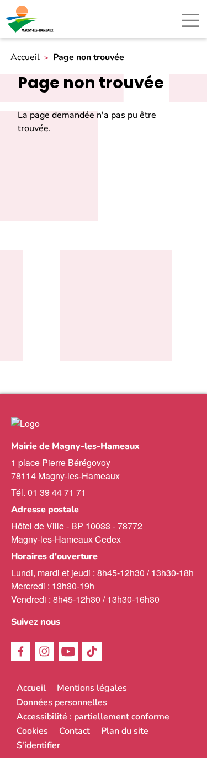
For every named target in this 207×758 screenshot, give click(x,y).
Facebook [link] (20, 651)
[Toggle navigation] (190, 20)
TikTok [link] (92, 651)
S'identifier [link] (38, 745)
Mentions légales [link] (92, 688)
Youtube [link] (68, 651)
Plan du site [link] (124, 731)
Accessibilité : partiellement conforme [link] (93, 717)
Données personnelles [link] (62, 702)
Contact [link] (74, 731)
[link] (30, 19)
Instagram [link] (44, 651)
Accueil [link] (25, 57)
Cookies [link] (32, 731)
